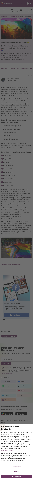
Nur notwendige (16, 466)
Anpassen (16, 471)
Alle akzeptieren (16, 476)
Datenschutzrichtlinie (7, 450)
